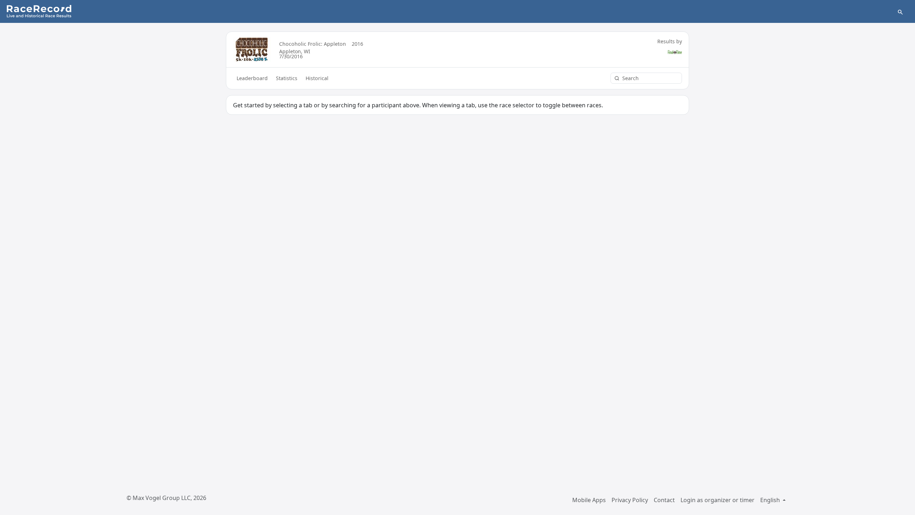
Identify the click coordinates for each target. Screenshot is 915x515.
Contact (664, 500)
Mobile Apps (589, 500)
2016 (357, 43)
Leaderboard (252, 78)
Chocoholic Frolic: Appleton (312, 43)
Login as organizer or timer (718, 500)
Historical (317, 78)
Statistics (286, 78)
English (770, 500)
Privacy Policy (630, 500)
